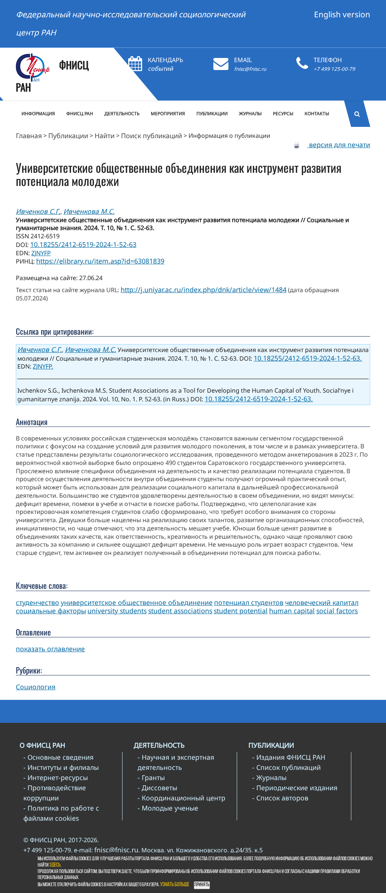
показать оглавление (50, 648)
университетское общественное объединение (137, 602)
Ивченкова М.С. (89, 211)
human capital (292, 610)
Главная (29, 135)
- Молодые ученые (168, 807)
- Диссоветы (157, 787)
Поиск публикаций (151, 135)
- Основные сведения (58, 757)
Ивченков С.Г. (38, 211)
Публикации (68, 135)
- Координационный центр (181, 797)
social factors (337, 610)
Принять (202, 885)
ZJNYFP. (43, 366)
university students (117, 610)
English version (342, 14)
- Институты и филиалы (61, 767)
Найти (105, 135)
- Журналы (269, 777)
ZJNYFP (41, 253)
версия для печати (338, 144)
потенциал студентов (248, 602)
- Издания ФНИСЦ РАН (288, 757)
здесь (55, 865)
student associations (180, 610)
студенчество (37, 602)
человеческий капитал (321, 602)
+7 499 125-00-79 (334, 69)
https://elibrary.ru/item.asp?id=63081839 (100, 260)
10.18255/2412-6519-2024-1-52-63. (308, 358)
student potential (241, 610)
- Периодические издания (294, 787)
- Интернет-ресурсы (55, 777)
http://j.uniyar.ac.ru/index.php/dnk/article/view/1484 (203, 289)
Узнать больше (174, 885)
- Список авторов (280, 797)
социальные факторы (51, 610)
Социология (35, 686)
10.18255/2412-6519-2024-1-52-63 (83, 244)
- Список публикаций (286, 767)
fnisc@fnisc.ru (250, 69)
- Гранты (151, 777)
